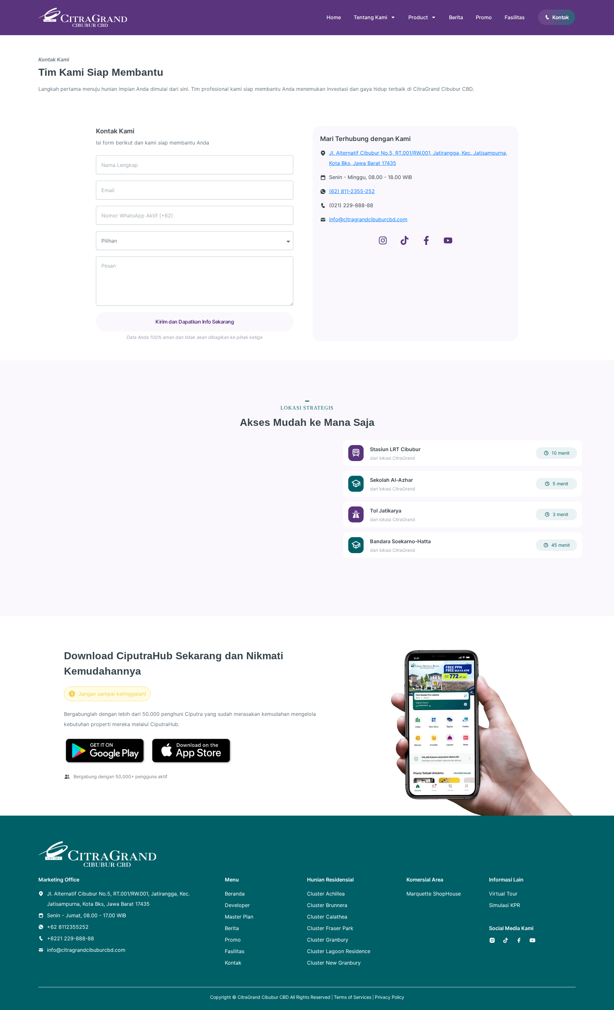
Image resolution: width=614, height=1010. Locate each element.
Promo (484, 17)
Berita (456, 17)
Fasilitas (515, 17)
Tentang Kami (370, 17)
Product (418, 17)
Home (334, 17)
